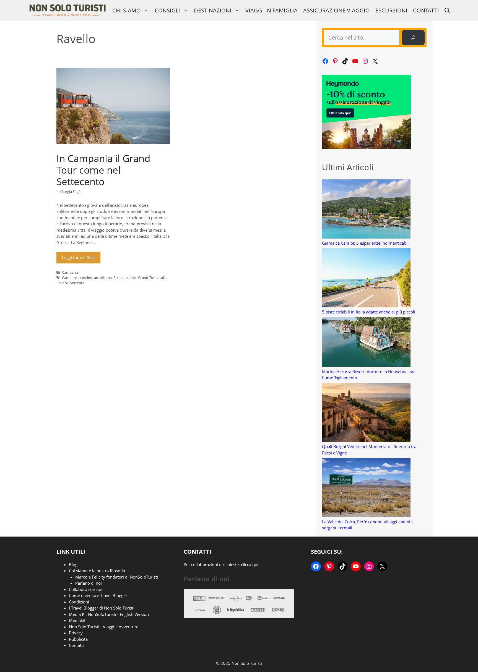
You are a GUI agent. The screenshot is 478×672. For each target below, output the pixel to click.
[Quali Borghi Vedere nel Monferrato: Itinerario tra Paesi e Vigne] (366, 413)
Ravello (62, 282)
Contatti (426, 10)
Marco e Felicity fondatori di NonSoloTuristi (116, 577)
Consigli (167, 10)
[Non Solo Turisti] (67, 10)
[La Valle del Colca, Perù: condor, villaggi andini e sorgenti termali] (366, 488)
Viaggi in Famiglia (271, 10)
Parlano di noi (88, 583)
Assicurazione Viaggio (336, 10)
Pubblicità (78, 639)
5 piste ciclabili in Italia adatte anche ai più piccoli (368, 312)
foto (132, 277)
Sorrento (77, 282)
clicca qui (249, 564)
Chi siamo (126, 10)
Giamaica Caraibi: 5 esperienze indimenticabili (366, 243)
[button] (447, 10)
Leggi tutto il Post (78, 257)
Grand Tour (147, 277)
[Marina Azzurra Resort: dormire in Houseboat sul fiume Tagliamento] (366, 342)
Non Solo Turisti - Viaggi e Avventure (103, 626)
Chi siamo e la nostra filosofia (97, 570)
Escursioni (391, 10)
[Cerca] (413, 37)
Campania (70, 272)
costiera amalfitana (96, 277)
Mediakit (77, 620)
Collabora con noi (85, 589)
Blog (73, 564)
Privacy (76, 633)
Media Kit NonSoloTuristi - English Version (109, 614)
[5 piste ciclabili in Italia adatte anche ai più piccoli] (366, 278)
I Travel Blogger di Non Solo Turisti (101, 608)
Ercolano (120, 277)
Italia (163, 277)
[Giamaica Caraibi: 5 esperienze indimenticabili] (366, 209)
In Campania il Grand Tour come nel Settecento (103, 170)
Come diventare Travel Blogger (98, 595)
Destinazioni (213, 10)
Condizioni (79, 602)
